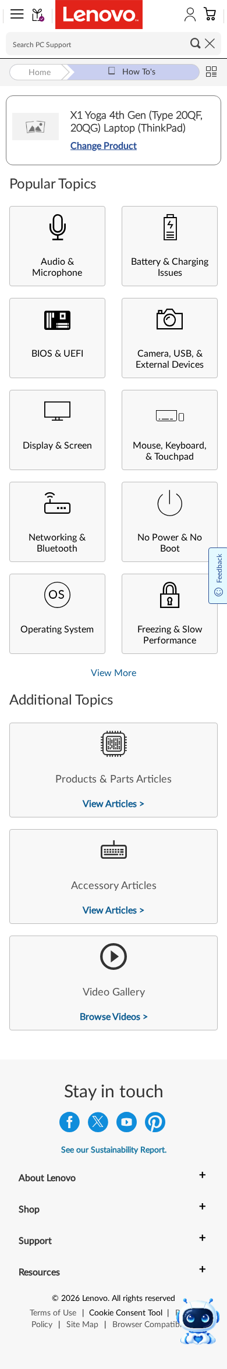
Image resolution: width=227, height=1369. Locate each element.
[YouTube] (126, 1125)
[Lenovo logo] (99, 14)
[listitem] (113, 770)
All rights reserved (143, 1299)
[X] (98, 1125)
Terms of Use (53, 1313)
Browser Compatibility (152, 1325)
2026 (70, 1299)
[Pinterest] (155, 1125)
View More (113, 673)
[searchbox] (113, 43)
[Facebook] (69, 1125)
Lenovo (95, 1299)
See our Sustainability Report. (113, 1150)
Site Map (82, 1325)
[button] (14, 16)
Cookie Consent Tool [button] (125, 1313)
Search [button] (195, 43)
